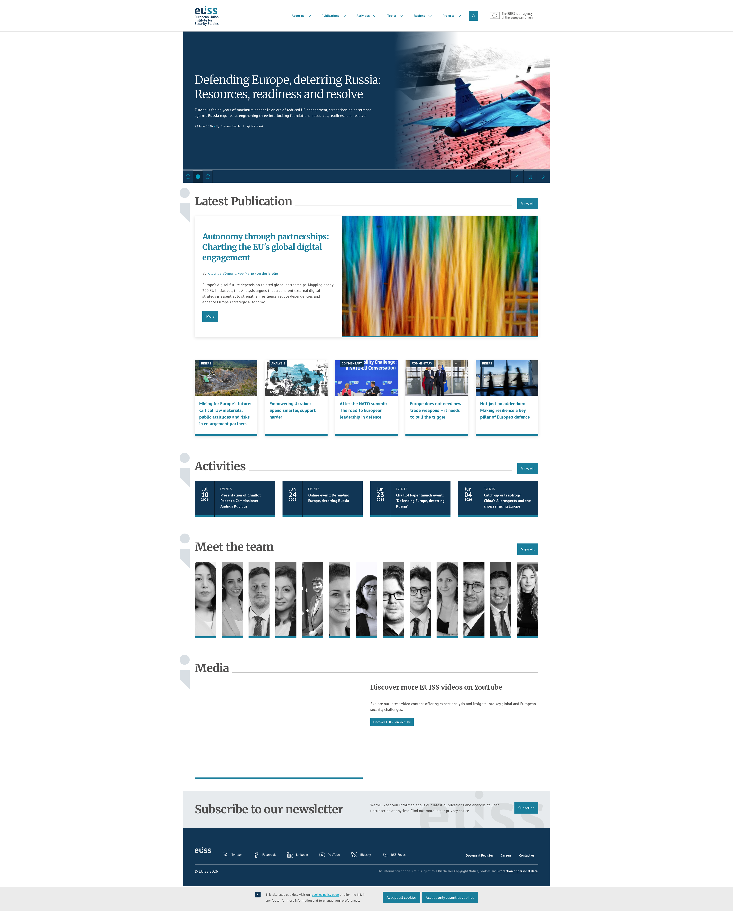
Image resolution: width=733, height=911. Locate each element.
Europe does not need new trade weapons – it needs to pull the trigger (435, 410)
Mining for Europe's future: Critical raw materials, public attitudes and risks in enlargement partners (225, 414)
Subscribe (526, 807)
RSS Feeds (398, 855)
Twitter (236, 855)
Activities (363, 16)
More (210, 316)
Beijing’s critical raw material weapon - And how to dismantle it (283, 87)
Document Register (479, 855)
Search (473, 16)
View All (527, 203)
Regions (419, 16)
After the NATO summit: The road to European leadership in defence (363, 410)
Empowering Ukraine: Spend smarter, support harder (293, 410)
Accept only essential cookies (450, 897)
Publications (330, 16)
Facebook (269, 855)
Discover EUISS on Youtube (392, 722)
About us (298, 16)
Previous (516, 176)
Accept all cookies (402, 897)
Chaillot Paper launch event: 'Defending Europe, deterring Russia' (420, 501)
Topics (391, 16)
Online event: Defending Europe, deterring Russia (328, 498)
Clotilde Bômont (222, 273)
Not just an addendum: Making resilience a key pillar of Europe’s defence (505, 410)
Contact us (526, 855)
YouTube (334, 855)
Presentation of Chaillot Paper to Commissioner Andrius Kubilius (240, 501)
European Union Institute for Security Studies (206, 16)
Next (543, 176)
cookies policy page (325, 894)
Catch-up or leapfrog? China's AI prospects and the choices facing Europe (507, 501)
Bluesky (365, 855)
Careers (506, 855)
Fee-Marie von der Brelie (257, 273)
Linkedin (302, 855)
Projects (448, 16)
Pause (530, 176)
